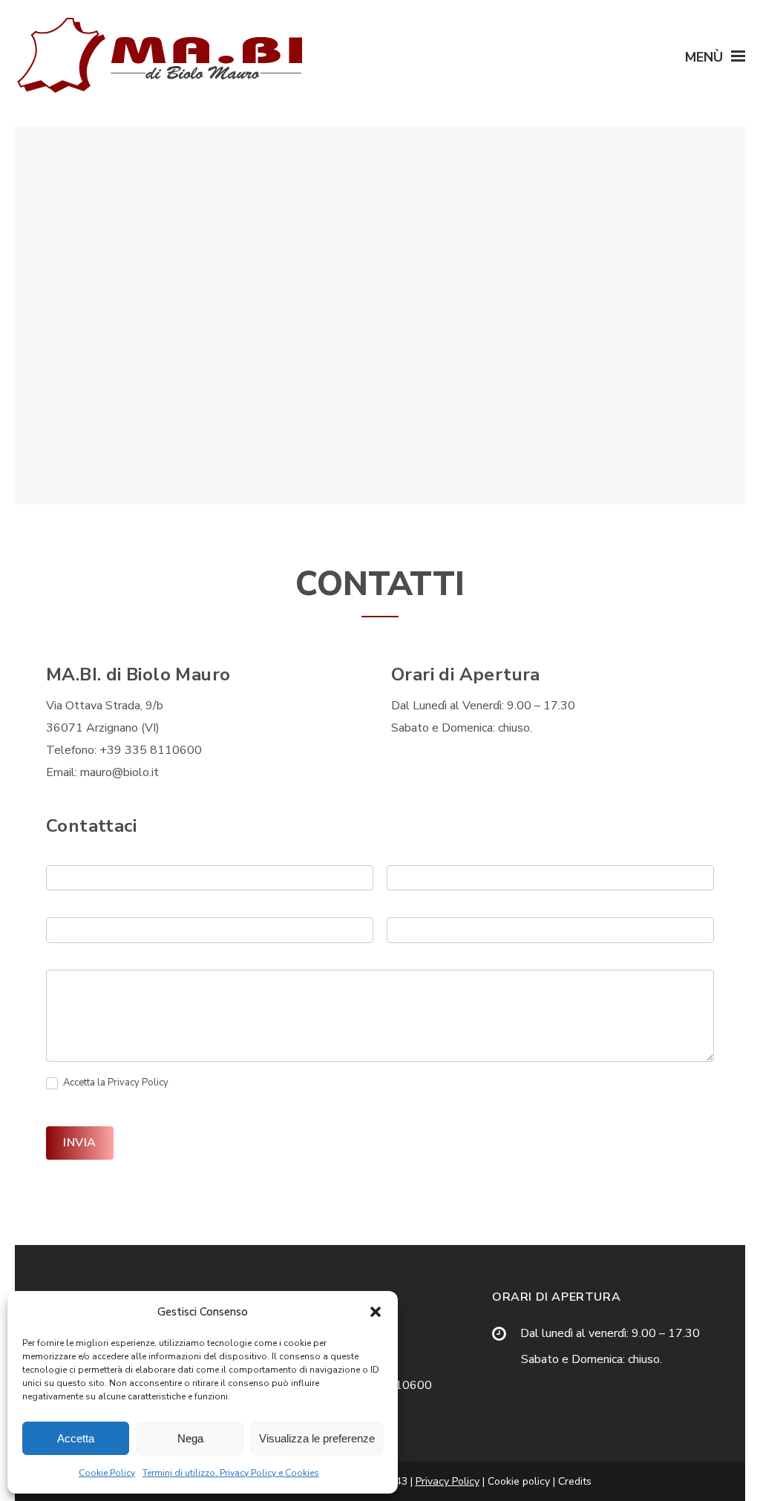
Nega (190, 1438)
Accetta (75, 1438)
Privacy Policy (138, 1082)
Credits (575, 1481)
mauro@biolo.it (119, 772)
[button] (375, 1311)
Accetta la (114, 1083)
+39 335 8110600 (150, 750)
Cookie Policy (107, 1473)
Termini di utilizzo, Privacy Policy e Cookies (230, 1473)
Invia (79, 1142)
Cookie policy (517, 1481)
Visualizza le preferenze (317, 1438)
